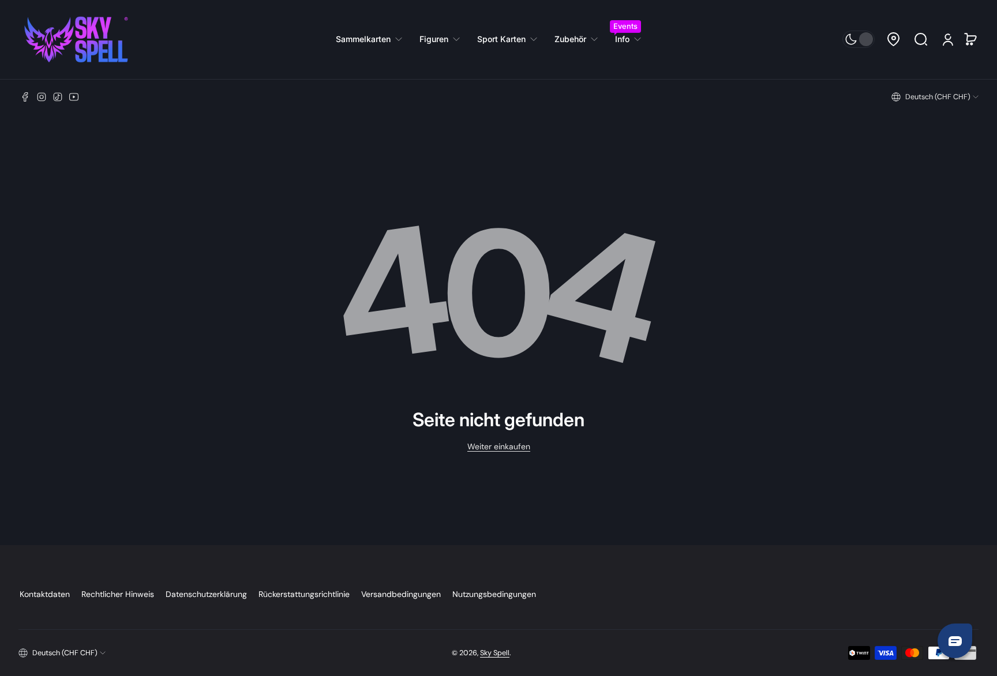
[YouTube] (74, 97)
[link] (373, 39)
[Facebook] (25, 97)
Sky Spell (494, 653)
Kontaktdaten (45, 594)
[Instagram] (41, 97)
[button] (893, 39)
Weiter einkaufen (498, 446)
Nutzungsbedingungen (494, 594)
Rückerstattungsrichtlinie (304, 594)
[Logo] (76, 39)
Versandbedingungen (401, 594)
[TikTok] (58, 97)
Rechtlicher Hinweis (117, 594)
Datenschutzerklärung (206, 594)
